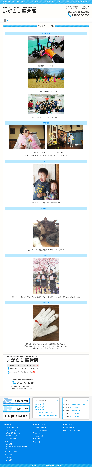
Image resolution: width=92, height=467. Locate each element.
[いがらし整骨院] (20, 12)
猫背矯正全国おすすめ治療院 (73, 430)
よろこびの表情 (40, 436)
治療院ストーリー (41, 427)
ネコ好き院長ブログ (70, 427)
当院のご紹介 (9, 424)
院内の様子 (9, 444)
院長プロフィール (40, 424)
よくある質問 (10, 460)
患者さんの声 (39, 433)
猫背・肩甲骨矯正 (11, 438)
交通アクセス (39, 439)
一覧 (57, 400)
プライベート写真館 (41, 430)
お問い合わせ (68, 424)
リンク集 (37, 442)
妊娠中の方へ (10, 441)
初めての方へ (9, 454)
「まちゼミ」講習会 (11, 451)
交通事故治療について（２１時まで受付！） (16, 447)
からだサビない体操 (11, 430)
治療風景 (8, 457)
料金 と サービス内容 (12, 427)
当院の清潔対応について (13, 433)
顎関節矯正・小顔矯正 (12, 436)
